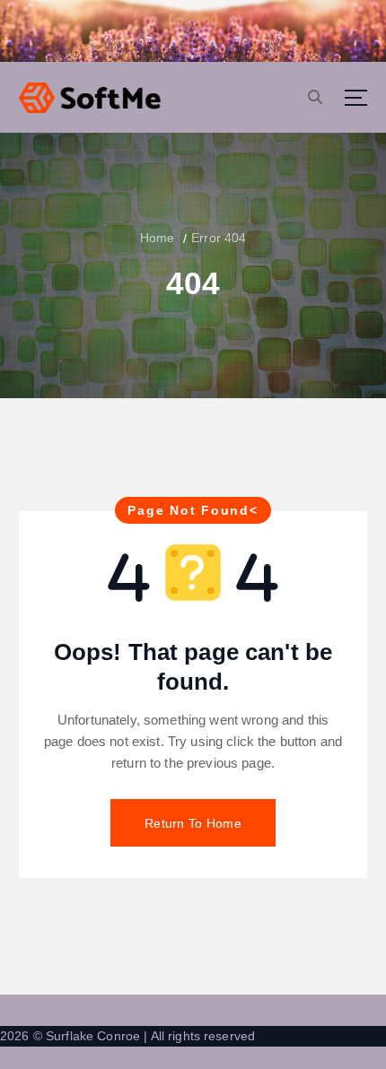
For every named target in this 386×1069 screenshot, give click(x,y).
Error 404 (218, 237)
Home (157, 237)
